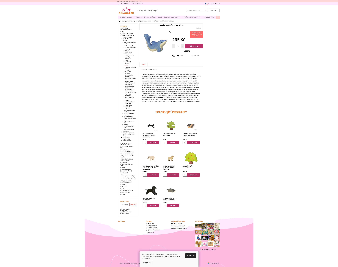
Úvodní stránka (126, 17)
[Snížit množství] (146, 143)
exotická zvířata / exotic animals (130, 87)
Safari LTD (128, 72)
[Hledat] (206, 10)
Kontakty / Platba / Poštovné (179, 228)
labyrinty (127, 49)
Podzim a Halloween (127, 190)
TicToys (127, 63)
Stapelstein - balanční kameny (127, 156)
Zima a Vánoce (125, 192)
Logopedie (124, 162)
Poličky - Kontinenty (172, 17)
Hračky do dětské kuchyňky (129, 114)
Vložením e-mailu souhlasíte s (126, 211)
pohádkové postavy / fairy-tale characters (130, 94)
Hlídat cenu (196, 55)
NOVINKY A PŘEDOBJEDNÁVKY (145, 17)
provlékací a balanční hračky (129, 54)
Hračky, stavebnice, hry (192, 17)
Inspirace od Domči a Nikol (126, 147)
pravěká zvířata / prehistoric (129, 102)
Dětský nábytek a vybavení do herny (125, 143)
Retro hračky (126, 137)
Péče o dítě (124, 173)
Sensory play (209, 17)
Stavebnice (126, 131)
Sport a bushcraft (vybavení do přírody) (126, 170)
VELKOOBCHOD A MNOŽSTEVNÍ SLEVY (126, 181)
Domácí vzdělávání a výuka (126, 165)
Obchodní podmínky (176, 223)
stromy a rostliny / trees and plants (130, 90)
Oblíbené (123, 184)
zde (149, 258)
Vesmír (126, 124)
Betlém (127, 100)
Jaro (160, 17)
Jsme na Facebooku (153, 230)
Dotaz (181, 55)
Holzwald (127, 107)
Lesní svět (128, 61)
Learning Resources (128, 57)
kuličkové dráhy (129, 46)
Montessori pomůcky (127, 154)
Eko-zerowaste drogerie (128, 175)
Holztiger (198, 28)
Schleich (127, 70)
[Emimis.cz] (138, 10)
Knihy (123, 167)
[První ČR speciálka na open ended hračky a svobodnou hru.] (119, 21)
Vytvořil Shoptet (214, 263)
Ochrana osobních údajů (178, 226)
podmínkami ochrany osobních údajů (126, 212)
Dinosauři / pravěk (129, 129)
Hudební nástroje (129, 116)
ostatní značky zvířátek (129, 75)
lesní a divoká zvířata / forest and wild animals (130, 83)
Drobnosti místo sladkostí (128, 179)
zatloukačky (128, 52)
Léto (122, 188)
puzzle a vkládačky (130, 47)
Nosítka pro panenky (128, 133)
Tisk (173, 56)
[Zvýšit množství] (146, 142)
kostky (127, 50)
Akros (126, 60)
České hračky (126, 139)
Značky (123, 194)
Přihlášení (216, 3)
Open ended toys (127, 37)
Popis (143, 64)
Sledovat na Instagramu (209, 249)
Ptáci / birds (128, 105)
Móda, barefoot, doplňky (128, 177)
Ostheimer (128, 108)
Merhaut (127, 73)
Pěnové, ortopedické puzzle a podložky (126, 159)
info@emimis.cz (139, 3)
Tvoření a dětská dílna (127, 152)
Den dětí (123, 186)
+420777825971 (125, 3)
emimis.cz (151, 232)
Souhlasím (191, 255)
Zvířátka (126, 65)
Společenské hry (127, 140)
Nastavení (147, 263)
